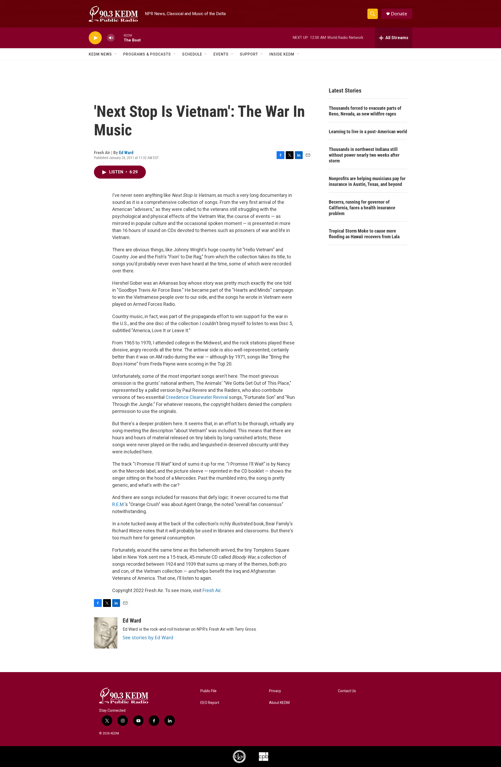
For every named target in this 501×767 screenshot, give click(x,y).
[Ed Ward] (105, 633)
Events (221, 54)
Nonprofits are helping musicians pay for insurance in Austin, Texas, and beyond (367, 181)
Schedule (192, 54)
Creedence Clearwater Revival (197, 397)
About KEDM (279, 703)
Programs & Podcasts (147, 54)
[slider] (119, 37)
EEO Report (209, 703)
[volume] (110, 38)
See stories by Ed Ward (148, 637)
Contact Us (347, 691)
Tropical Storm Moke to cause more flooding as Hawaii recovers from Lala (364, 233)
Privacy (275, 691)
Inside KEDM (281, 54)
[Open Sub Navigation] (116, 54)
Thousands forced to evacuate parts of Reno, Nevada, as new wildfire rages (365, 111)
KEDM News (100, 54)
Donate (399, 13)
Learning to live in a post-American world (368, 131)
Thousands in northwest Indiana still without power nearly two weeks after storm (364, 155)
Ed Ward (126, 152)
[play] (95, 38)
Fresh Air (211, 590)
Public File (208, 691)
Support (249, 54)
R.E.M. (118, 504)
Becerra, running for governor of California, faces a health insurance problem (362, 207)
